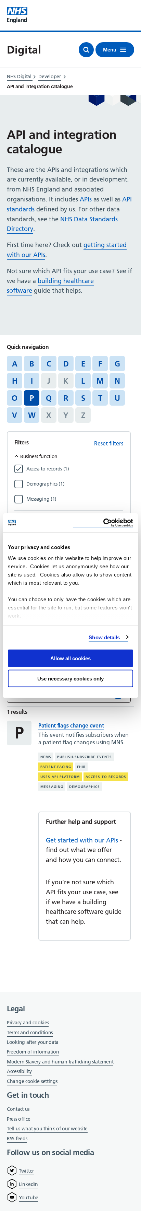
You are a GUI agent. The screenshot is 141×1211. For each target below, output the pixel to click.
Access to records (106, 777)
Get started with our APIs (82, 840)
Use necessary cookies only (70, 678)
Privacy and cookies (28, 1023)
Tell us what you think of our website (47, 1129)
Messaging (51, 786)
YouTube (28, 1198)
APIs (86, 199)
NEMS (45, 757)
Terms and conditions (30, 1032)
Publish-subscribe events (84, 757)
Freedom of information (33, 1052)
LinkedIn (28, 1184)
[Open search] (86, 49)
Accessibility (19, 1071)
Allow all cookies (70, 658)
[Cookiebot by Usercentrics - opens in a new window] (103, 522)
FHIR (81, 767)
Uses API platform (60, 777)
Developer (49, 76)
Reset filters (108, 443)
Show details (104, 637)
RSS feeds (17, 1139)
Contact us (18, 1109)
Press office (18, 1119)
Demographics (84, 786)
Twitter (26, 1171)
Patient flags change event (71, 725)
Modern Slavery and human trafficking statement (60, 1062)
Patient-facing (55, 767)
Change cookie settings (32, 1081)
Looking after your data (33, 1042)
